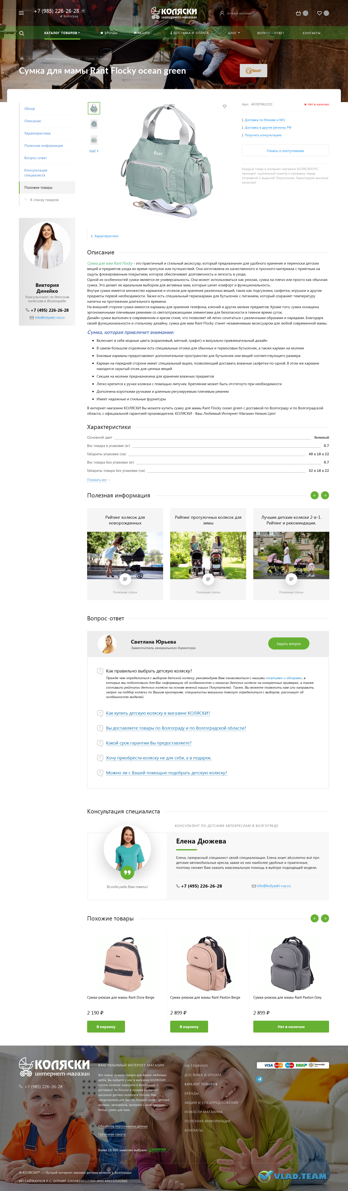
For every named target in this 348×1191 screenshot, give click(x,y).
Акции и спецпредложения (211, 1102)
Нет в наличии (291, 1026)
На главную (196, 1065)
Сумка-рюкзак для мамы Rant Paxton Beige (205, 997)
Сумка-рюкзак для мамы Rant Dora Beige (120, 997)
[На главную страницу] (174, 12)
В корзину (106, 1026)
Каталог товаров (201, 1084)
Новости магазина (204, 1112)
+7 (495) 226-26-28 (50, 310)
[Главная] (22, 59)
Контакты (194, 1130)
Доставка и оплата (203, 1075)
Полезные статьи (125, 592)
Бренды (192, 1093)
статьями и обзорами (284, 678)
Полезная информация (208, 1121)
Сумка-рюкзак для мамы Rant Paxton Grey (287, 997)
